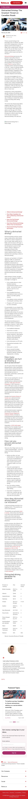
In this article (5, 7)
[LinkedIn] (3, 658)
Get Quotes (16, 3)
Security (12, 792)
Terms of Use (5, 792)
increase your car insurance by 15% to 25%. (12, 547)
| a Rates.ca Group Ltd (16, 795)
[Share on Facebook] (24, 33)
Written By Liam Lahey (11, 35)
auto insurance (9, 571)
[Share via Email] (21, 33)
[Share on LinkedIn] (26, 33)
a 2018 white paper (16, 425)
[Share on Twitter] (22, 33)
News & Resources (12, 762)
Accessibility (18, 792)
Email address (6, 741)
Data (3, 679)
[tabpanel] (14, 705)
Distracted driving (9, 56)
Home (4, 762)
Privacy (24, 792)
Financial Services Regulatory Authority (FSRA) (12, 414)
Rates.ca (10, 64)
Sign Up (14, 753)
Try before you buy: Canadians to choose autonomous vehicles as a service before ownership (14, 704)
